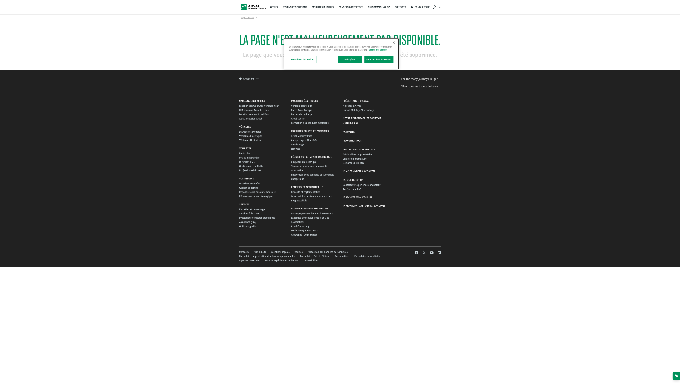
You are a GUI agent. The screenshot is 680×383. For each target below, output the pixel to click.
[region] (341, 53)
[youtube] (431, 253)
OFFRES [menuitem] (274, 7)
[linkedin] (439, 253)
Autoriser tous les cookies (379, 59)
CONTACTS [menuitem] (400, 7)
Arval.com (249, 78)
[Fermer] (394, 42)
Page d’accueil (247, 17)
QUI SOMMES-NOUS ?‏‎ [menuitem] (379, 7)
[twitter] (424, 253)
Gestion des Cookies (378, 50)
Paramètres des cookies (302, 59)
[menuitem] (437, 7)
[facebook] (416, 253)
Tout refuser (350, 59)
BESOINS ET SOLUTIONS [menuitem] (295, 7)
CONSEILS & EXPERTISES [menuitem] (351, 7)
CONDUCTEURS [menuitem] (422, 7)
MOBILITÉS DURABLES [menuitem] (323, 7)
